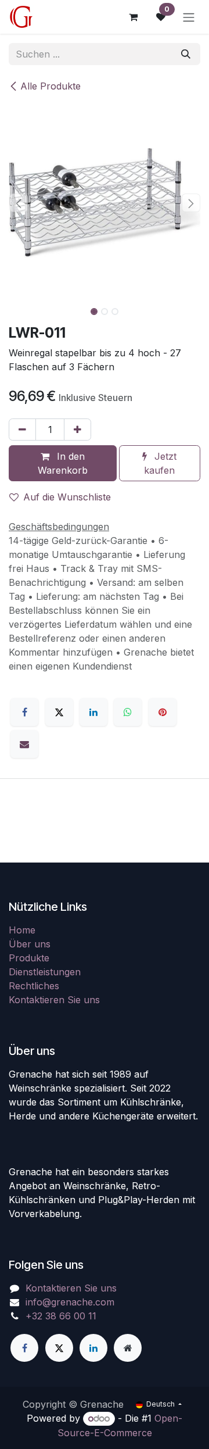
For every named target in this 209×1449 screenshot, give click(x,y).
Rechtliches (34, 986)
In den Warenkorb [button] (63, 463)
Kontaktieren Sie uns (54, 1000)
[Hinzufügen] (77, 429)
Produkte (29, 958)
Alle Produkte (50, 86)
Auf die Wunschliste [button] (67, 497)
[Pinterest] (162, 712)
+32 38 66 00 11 (61, 1316)
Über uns (30, 944)
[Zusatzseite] (128, 1348)
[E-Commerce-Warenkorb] (133, 16)
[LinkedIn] (93, 712)
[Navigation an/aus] (188, 17)
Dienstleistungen (45, 972)
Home (22, 930)
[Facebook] (24, 712)
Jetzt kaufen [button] (160, 463)
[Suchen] (185, 54)
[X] (59, 712)
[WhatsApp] (128, 712)
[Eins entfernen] (22, 429)
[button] (18, 203)
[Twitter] (59, 1348)
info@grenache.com (70, 1302)
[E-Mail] (24, 744)
